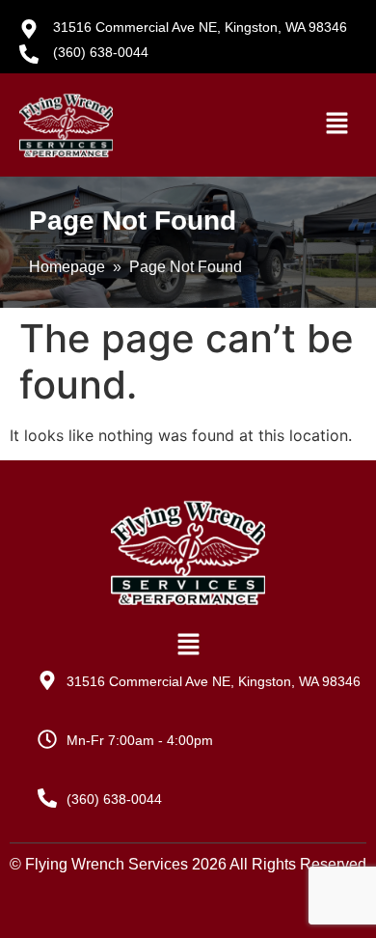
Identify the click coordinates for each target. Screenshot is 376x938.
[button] (337, 125)
